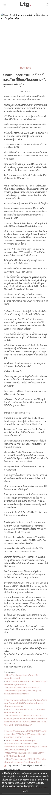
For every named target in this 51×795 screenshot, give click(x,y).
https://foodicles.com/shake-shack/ (22, 687)
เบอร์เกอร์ (17, 765)
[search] (47, 4)
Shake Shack (39, 765)
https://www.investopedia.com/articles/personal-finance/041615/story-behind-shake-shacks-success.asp (25, 703)
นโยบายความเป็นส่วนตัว (12, 779)
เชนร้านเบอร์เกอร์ (12, 770)
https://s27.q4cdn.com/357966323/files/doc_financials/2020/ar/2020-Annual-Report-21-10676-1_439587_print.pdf (25, 734)
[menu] (4, 4)
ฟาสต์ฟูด (27, 765)
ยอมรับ (25, 791)
